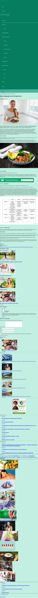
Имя (1, 328)
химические (31, 457)
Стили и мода (5, 61)
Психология (6, 53)
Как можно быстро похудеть (5, 275)
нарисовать (31, 455)
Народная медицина (7, 49)
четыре (35, 457)
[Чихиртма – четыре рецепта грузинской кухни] (9, 560)
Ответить (3, 316)
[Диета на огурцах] (7, 287)
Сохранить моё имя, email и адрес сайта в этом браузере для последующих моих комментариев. (16, 333)
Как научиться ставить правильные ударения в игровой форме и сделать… (14, 387)
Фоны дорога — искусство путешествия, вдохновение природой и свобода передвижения (16, 396)
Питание (4, 24)
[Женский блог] (5, 15)
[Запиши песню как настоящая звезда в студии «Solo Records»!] (7, 369)
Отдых (3, 81)
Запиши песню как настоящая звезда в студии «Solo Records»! (11, 370)
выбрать (11, 455)
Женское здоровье (6, 36)
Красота (5, 57)
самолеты (22, 457)
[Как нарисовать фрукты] (7, 489)
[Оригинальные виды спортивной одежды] (8, 520)
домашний (15, 455)
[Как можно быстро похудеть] (7, 273)
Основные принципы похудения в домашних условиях (11, 261)
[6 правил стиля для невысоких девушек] (7, 581)
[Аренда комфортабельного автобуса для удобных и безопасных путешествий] (7, 378)
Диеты (5, 28)
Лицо (4, 73)
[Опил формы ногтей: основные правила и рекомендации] (7, 551)
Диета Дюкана (2, 243)
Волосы (5, 69)
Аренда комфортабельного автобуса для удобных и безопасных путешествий (14, 379)
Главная (1, 93)
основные (3, 457)
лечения (24, 455)
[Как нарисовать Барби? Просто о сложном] (9, 540)
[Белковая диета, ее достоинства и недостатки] (7, 301)
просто (16, 457)
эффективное (2, 458)
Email (1, 330)
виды (8, 455)
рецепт (18, 457)
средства (24, 457)
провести (13, 457)
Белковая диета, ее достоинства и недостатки (9, 303)
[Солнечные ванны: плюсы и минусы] (7, 479)
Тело (4, 77)
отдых (7, 457)
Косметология (5, 65)
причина (10, 457)
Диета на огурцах (3, 289)
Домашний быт (5, 32)
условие (27, 457)
